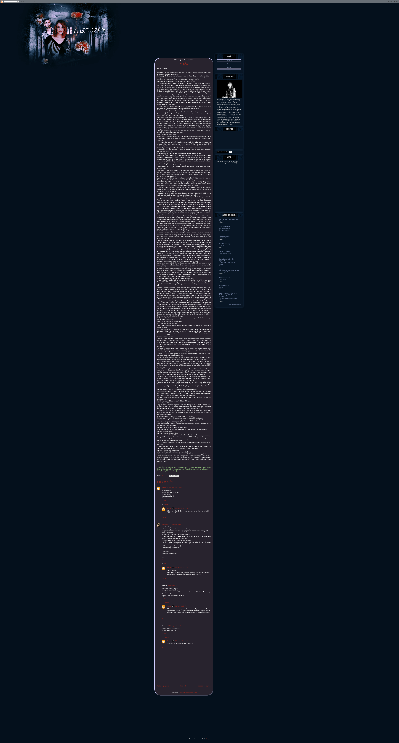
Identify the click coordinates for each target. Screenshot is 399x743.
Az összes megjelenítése (235, 304)
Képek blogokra (224, 236)
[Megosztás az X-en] (174, 476)
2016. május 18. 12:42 (174, 626)
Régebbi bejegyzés (204, 686)
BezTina (164, 524)
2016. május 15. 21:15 (175, 487)
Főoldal (183, 686)
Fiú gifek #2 (222, 238)
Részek (229, 64)
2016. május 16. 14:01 (174, 524)
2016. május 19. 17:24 (181, 606)
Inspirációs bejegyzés (225, 253)
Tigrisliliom (222, 221)
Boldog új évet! (223, 272)
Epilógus (221, 245)
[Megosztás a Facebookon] (176, 476)
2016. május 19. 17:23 (181, 567)
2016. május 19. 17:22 (181, 508)
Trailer (229, 67)
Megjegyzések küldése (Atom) (188, 692)
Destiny (169, 508)
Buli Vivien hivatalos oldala (228, 219)
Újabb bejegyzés (163, 686)
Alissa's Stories (224, 278)
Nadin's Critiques (225, 251)
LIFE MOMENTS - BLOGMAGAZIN (225, 227)
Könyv (229, 71)
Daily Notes (222, 279)
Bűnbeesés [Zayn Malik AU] (229, 270)
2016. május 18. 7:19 (174, 585)
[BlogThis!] (172, 476)
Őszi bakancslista (224, 230)
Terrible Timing (224, 244)
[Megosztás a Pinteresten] (178, 476)
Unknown (165, 487)
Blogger (208, 739)
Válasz (164, 500)
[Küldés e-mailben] (170, 476)
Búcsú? (221, 287)
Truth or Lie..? (224, 285)
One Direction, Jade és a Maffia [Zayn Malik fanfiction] (227, 294)
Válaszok (166, 504)
